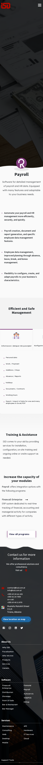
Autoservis (28, 694)
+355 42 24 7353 (14, 597)
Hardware (28, 730)
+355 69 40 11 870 (14, 602)
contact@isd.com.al (16, 588)
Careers (5, 668)
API (25, 726)
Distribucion (7, 692)
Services (6, 664)
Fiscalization (8, 651)
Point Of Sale (8, 700)
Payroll (27, 689)
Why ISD (6, 647)
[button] (6, 6)
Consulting (7, 730)
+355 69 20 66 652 (15, 594)
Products (6, 660)
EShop (26, 702)
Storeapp (6, 696)
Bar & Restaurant (10, 704)
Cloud (26, 738)
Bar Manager (8, 709)
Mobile (5, 742)
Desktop (6, 738)
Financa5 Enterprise (6, 686)
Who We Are (7, 656)
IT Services (29, 734)
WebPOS (27, 698)
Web (4, 734)
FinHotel (27, 685)
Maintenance (8, 726)
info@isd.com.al (14, 590)
